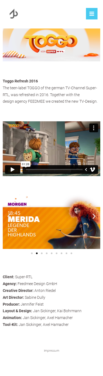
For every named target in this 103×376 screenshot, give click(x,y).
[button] (32, 253)
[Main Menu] (92, 13)
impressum (51, 350)
